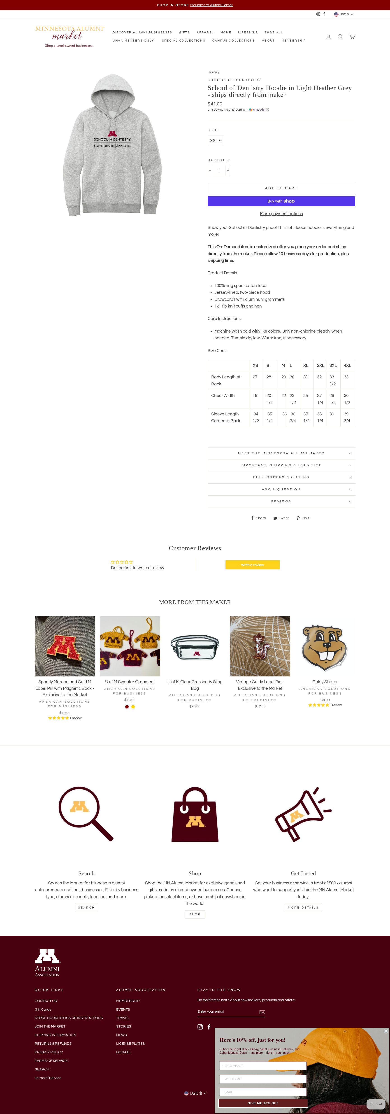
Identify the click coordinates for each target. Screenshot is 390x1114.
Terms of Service (48, 1078)
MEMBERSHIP (127, 1001)
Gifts (184, 32)
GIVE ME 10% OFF (263, 1103)
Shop (195, 914)
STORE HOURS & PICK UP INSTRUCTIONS (69, 1018)
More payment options (281, 214)
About (268, 40)
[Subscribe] (262, 1011)
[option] (195, 5)
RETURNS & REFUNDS (53, 1043)
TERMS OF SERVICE (51, 1061)
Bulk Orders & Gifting (281, 477)
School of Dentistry (235, 80)
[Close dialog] (386, 1031)
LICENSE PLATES (130, 1043)
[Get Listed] (303, 814)
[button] (281, 110)
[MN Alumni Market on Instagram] (200, 1027)
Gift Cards (43, 1009)
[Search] (86, 814)
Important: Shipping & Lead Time (281, 465)
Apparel (205, 32)
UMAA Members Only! (134, 40)
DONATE (123, 1052)
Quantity (219, 160)
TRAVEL (123, 1018)
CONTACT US (46, 1001)
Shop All (274, 32)
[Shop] (195, 814)
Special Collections (183, 40)
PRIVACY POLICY (49, 1052)
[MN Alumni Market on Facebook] (209, 1027)
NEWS (121, 1035)
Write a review (252, 565)
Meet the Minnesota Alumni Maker (281, 453)
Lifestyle (248, 32)
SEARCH (42, 1069)
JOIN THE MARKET (50, 1026)
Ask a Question (281, 489)
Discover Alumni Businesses (142, 32)
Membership (294, 40)
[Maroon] (127, 707)
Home (226, 32)
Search (86, 907)
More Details (303, 907)
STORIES (123, 1026)
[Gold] (133, 707)
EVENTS (123, 1009)
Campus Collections (233, 40)
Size (213, 130)
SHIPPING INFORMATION (55, 1035)
